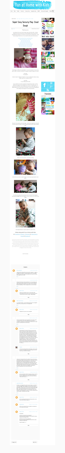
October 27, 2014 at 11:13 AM (33, 411)
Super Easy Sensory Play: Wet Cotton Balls (25, 45)
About (12, 11)
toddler (32, 18)
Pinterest (27, 234)
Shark (20, 347)
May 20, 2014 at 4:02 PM (34, 357)
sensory (29, 18)
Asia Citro (21, 290)
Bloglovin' (27, 236)
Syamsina (21, 404)
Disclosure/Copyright (44, 11)
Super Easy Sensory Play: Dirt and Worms (25, 46)
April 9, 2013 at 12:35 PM (33, 270)
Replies (17, 288)
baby (17, 18)
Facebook (17, 234)
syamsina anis (20, 383)
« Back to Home (13, 18)
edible (22, 18)
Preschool (22, 11)
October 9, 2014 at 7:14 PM (33, 383)
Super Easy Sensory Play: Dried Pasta (25, 42)
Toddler (18, 11)
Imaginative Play (33, 11)
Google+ (22, 234)
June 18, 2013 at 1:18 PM (33, 290)
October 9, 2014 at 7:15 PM (33, 397)
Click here (44, 50)
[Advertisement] (32, 15)
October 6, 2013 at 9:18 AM (33, 309)
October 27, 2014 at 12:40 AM (33, 404)
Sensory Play (27, 11)
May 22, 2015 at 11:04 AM (33, 347)
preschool (26, 18)
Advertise (51, 11)
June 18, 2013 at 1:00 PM (33, 280)
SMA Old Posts (20, 300)
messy (24, 18)
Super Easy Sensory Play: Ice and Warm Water (25, 38)
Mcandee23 (19, 270)
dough (20, 18)
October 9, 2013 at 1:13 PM (33, 328)
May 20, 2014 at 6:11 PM (34, 372)
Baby (14, 11)
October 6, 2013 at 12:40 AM (33, 300)
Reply (17, 276)
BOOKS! (39, 11)
